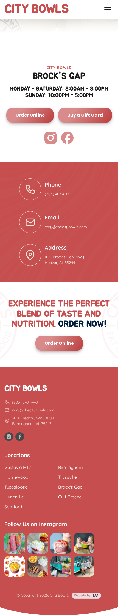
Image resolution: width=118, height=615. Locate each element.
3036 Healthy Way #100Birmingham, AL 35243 (33, 421)
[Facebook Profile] (67, 139)
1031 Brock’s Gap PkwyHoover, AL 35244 (64, 259)
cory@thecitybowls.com (66, 226)
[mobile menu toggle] (108, 9)
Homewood (16, 477)
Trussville (67, 477)
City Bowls (36, 9)
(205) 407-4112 (57, 194)
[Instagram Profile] (50, 139)
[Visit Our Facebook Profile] (19, 436)
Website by (82, 595)
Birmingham (70, 467)
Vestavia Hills (18, 467)
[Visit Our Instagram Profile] (8, 436)
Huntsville (14, 497)
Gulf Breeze (70, 497)
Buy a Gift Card (85, 115)
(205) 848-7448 (25, 402)
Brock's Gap (70, 487)
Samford (13, 506)
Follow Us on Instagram (35, 524)
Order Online (30, 115)
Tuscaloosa (16, 487)
